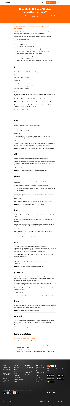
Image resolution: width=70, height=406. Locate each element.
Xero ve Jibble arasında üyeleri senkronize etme (28, 344)
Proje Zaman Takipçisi (6, 381)
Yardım (16, 27)
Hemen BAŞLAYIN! (51, 2)
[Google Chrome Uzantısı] (50, 382)
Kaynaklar (27, 374)
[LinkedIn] (47, 392)
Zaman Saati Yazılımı (6, 377)
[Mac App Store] (50, 378)
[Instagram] (51, 392)
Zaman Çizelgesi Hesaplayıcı (29, 368)
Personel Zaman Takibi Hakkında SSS (40, 369)
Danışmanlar (17, 377)
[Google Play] (60, 375)
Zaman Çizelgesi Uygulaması (7, 373)
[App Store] (50, 375)
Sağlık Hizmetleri (18, 379)
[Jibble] (6, 2)
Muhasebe (16, 375)
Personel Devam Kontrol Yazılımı (7, 370)
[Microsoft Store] (60, 378)
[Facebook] (49, 392)
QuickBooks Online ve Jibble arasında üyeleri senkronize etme (32, 349)
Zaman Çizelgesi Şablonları (29, 371)
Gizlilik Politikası (61, 401)
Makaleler (27, 377)
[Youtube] (54, 392)
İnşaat (15, 373)
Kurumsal (16, 367)
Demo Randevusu (40, 378)
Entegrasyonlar (32, 27)
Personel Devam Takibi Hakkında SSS (40, 374)
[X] (56, 392)
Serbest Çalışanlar (16, 370)
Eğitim (15, 381)
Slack (36, 33)
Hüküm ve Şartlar (52, 401)
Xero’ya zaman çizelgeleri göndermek (26, 338)
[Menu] (58, 2)
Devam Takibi (6, 367)
